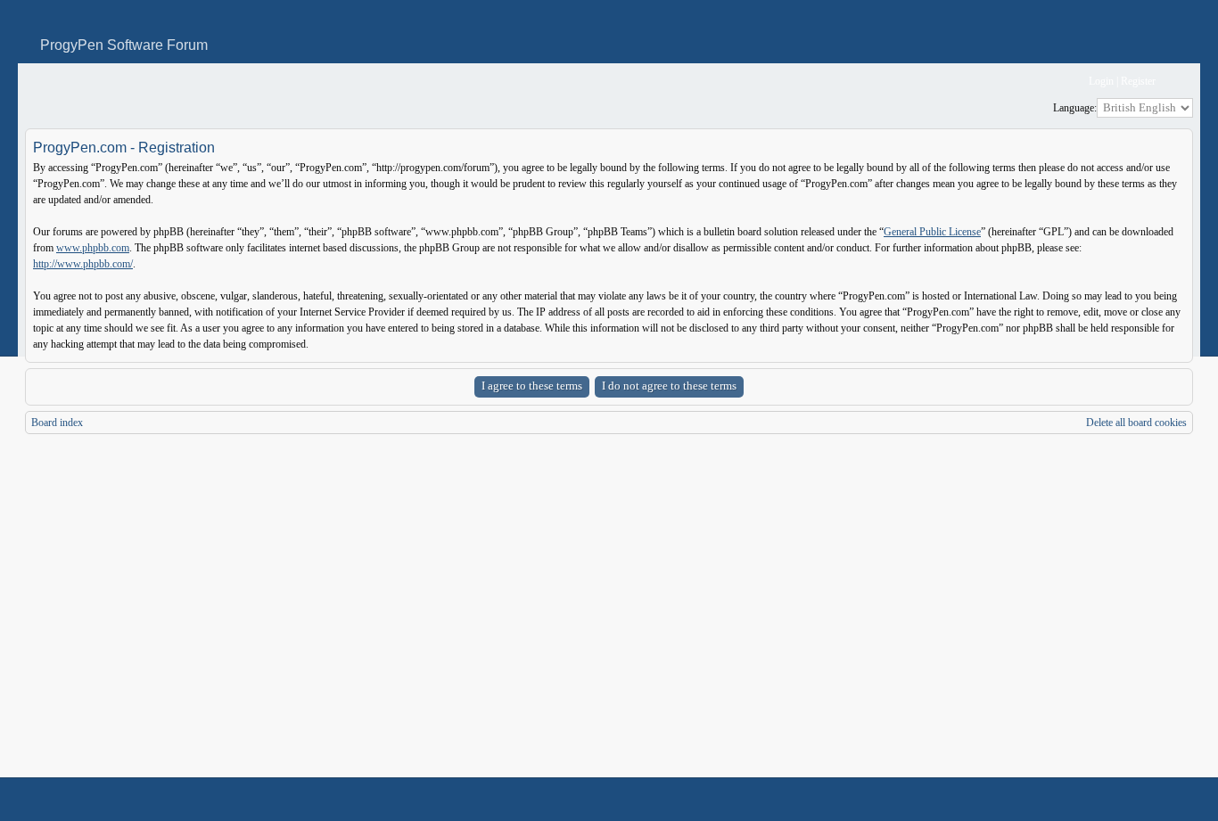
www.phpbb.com (92, 248)
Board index (57, 422)
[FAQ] (1048, 81)
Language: (1075, 108)
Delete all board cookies (1136, 422)
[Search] (1020, 81)
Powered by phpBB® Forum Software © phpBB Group (1166, 799)
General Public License (932, 232)
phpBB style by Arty (1113, 799)
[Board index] (37, 81)
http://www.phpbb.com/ (83, 264)
